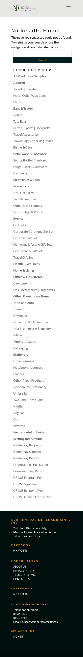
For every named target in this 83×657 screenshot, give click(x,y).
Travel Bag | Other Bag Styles (33, 141)
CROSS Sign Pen (24, 484)
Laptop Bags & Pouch (28, 212)
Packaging (20, 348)
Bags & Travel (23, 108)
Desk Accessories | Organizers (34, 290)
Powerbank (21, 186)
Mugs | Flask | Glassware (30, 167)
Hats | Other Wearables (29, 95)
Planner (18, 374)
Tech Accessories (24, 199)
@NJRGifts (20, 593)
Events (18, 218)
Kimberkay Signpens (27, 451)
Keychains (20, 315)
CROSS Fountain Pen (28, 477)
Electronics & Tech (26, 179)
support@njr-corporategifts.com (40, 621)
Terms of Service (25, 574)
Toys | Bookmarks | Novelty (32, 328)
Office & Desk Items (27, 277)
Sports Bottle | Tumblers (30, 160)
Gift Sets (19, 225)
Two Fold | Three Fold (28, 400)
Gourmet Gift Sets (25, 238)
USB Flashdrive (23, 192)
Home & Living (23, 270)
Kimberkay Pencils (26, 458)
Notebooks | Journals (28, 367)
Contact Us (21, 579)
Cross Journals (23, 361)
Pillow (17, 335)
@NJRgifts (20, 550)
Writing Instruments (28, 438)
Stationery (21, 354)
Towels (18, 309)
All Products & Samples (29, 76)
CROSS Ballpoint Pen (28, 490)
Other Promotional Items (31, 296)
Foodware (20, 173)
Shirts (17, 102)
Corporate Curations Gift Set (33, 231)
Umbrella (20, 393)
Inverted (19, 426)
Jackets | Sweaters (25, 89)
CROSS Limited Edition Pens (33, 497)
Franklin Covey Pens (27, 471)
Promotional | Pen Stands (31, 464)
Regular (18, 413)
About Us (19, 566)
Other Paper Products (28, 380)
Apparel (19, 82)
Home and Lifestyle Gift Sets (32, 244)
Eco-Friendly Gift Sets (28, 251)
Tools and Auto (23, 303)
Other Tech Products (27, 205)
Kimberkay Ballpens (27, 445)
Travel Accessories (26, 134)
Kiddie (17, 406)
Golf (16, 419)
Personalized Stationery (29, 387)
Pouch (17, 115)
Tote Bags (20, 121)
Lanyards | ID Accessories (31, 322)
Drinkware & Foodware (30, 154)
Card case (20, 283)
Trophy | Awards (24, 341)
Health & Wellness (26, 264)
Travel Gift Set (23, 257)
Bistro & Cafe (22, 147)
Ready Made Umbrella (28, 432)
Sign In (18, 636)
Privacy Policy (23, 570)
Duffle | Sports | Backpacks (31, 128)
